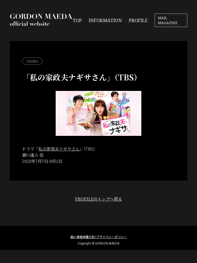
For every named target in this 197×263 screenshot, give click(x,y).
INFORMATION (105, 20)
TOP (77, 20)
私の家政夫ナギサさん (59, 149)
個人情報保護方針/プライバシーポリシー (98, 236)
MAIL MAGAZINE (168, 20)
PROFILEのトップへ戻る (98, 199)
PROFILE (138, 20)
